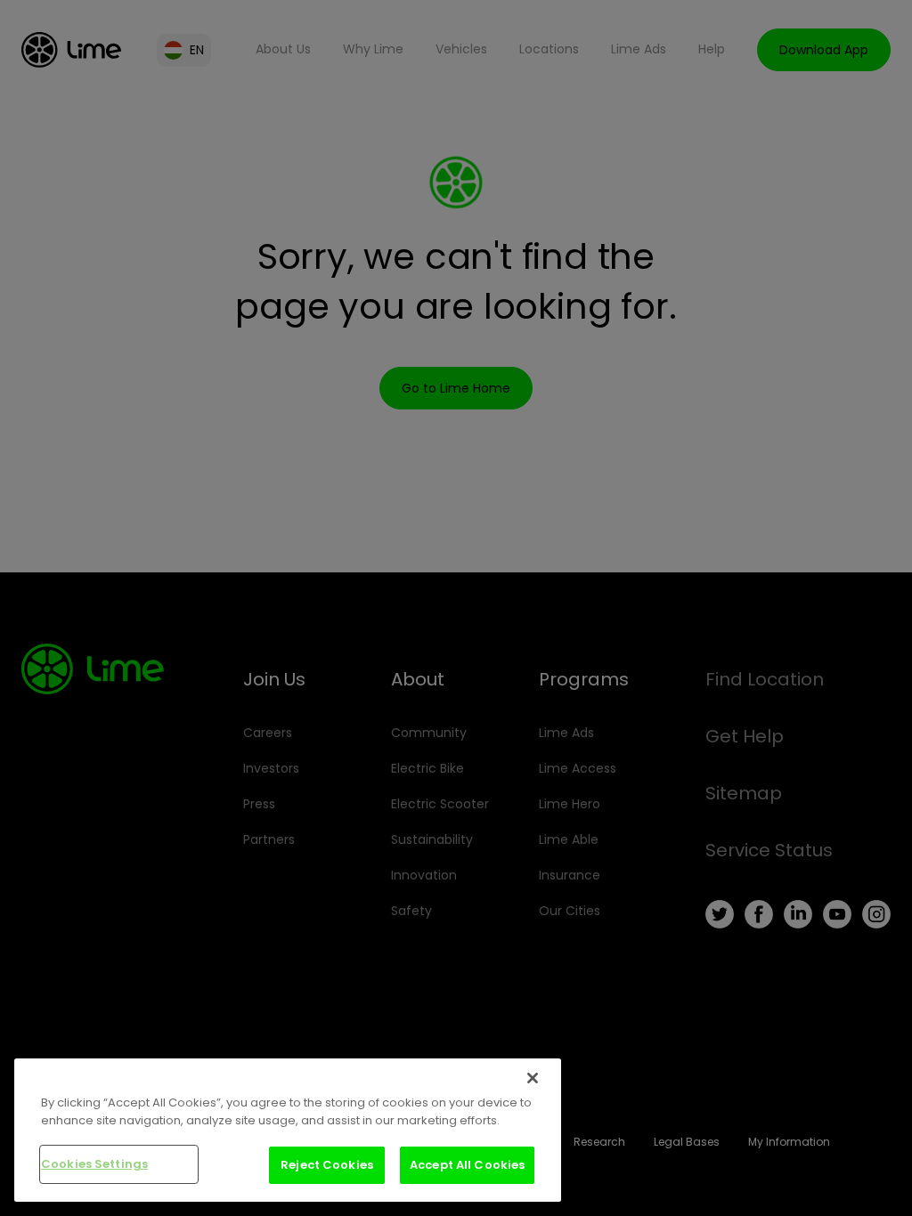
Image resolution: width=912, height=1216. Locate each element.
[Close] (532, 1078)
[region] (287, 1130)
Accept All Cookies (467, 1164)
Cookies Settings (94, 1163)
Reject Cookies (327, 1164)
